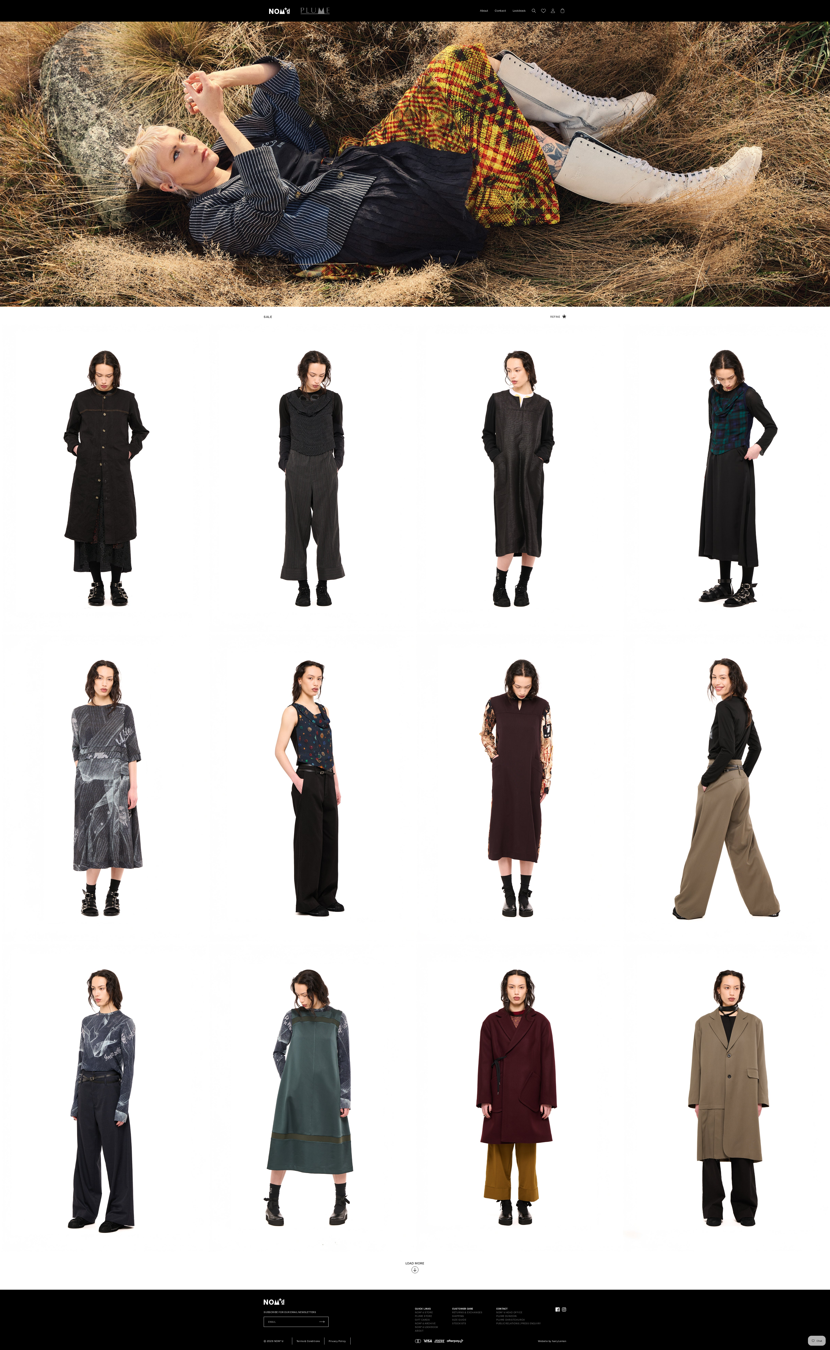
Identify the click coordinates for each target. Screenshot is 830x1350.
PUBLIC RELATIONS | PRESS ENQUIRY (518, 1323)
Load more (415, 1263)
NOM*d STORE (424, 1312)
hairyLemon (559, 1341)
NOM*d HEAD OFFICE (509, 1312)
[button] (279, 11)
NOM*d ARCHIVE (425, 1323)
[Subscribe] (321, 1322)
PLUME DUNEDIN (506, 1316)
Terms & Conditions (308, 1341)
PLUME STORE (423, 1316)
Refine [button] (555, 316)
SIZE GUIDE (459, 1319)
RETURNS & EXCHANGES (467, 1312)
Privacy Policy (337, 1341)
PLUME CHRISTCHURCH (510, 1319)
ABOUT (419, 1330)
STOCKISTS (459, 1323)
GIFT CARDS (422, 1319)
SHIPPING (458, 1316)
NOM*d (278, 1341)
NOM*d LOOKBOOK (426, 1327)
